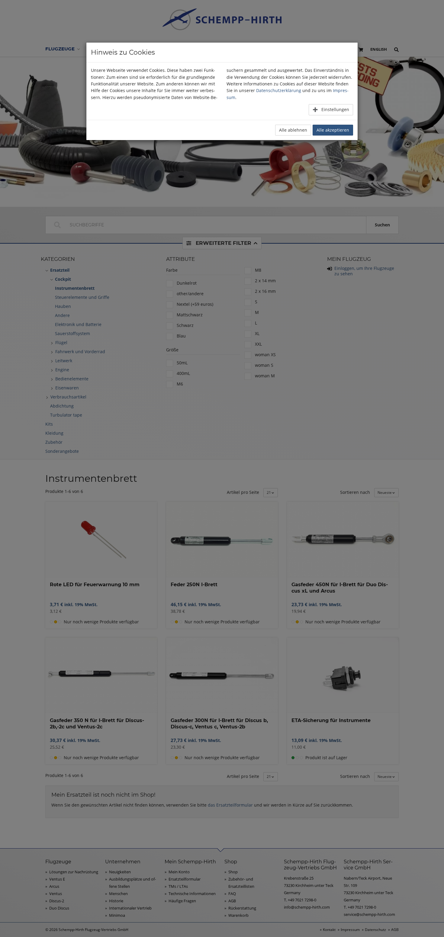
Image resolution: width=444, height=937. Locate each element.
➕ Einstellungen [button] (331, 109)
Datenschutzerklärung (278, 90)
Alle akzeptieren (333, 130)
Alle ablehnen (293, 130)
